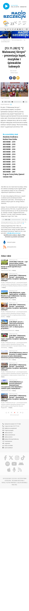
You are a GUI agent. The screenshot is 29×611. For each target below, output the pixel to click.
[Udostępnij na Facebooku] (10, 78)
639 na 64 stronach (14, 415)
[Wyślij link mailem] (18, 78)
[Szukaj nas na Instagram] (17, 455)
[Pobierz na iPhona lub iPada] (9, 467)
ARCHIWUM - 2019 (9, 142)
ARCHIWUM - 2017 (9, 147)
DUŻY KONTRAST (8, 447)
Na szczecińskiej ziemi (17, 40)
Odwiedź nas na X (10, 29)
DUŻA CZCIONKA (8, 445)
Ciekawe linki (7, 177)
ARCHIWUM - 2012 (9, 159)
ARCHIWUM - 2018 (9, 144)
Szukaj (22, 29)
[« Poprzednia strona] (6, 413)
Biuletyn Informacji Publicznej (11, 439)
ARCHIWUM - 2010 (9, 164)
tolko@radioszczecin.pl (13, 233)
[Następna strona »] (22, 413)
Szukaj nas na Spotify (17, 29)
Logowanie (7, 443)
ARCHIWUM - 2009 (9, 167)
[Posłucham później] (11, 104)
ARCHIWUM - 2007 (9, 172)
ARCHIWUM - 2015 (9, 152)
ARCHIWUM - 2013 (9, 157)
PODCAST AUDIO (11, 242)
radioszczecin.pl (8, 432)
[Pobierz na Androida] (21, 461)
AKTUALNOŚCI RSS (11, 247)
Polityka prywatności (11, 482)
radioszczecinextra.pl (9, 434)
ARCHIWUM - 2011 (9, 162)
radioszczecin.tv (8, 437)
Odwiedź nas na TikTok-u (15, 29)
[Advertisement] (14, 505)
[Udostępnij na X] (14, 78)
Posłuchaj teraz (8, 441)
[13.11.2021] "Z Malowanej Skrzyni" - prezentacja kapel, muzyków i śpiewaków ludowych (14, 57)
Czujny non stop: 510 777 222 (11, 426)
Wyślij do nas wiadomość (20, 29)
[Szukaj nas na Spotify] (7, 461)
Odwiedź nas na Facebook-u (8, 29)
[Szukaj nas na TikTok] (23, 455)
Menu (26, 29)
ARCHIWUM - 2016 (9, 149)
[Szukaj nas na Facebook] (5, 455)
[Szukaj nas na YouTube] (14, 461)
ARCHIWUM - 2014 (9, 154)
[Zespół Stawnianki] (14, 89)
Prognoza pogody (8, 430)
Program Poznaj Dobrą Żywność (13, 174)
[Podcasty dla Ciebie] (14, 467)
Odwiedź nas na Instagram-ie (13, 29)
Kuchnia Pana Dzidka (10, 139)
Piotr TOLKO (14, 73)
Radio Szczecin (6, 40)
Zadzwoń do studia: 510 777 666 (12, 424)
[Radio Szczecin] (14, 14)
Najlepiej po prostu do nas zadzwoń (5, 29)
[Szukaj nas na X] (11, 455)
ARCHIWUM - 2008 (9, 169)
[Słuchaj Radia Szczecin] (6, 6)
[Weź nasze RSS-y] (20, 467)
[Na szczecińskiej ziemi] (14, 34)
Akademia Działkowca (10, 137)
